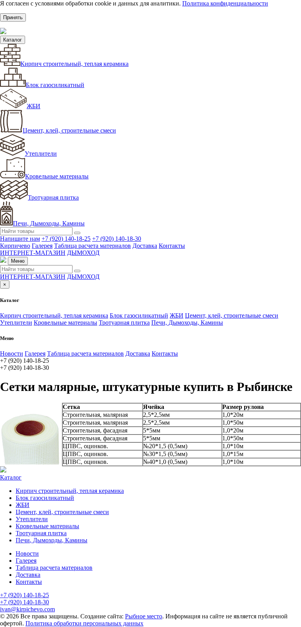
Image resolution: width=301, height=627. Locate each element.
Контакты (172, 245)
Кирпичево (15, 245)
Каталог (12, 40)
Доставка (144, 245)
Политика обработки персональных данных (84, 623)
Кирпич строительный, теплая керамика (74, 63)
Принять (13, 17)
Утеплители (41, 153)
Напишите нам (20, 238)
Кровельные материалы (57, 176)
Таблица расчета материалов (92, 245)
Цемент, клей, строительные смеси (69, 130)
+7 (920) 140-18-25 (66, 238)
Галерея (42, 245)
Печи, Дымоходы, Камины (49, 223)
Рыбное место (143, 616)
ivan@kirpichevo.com (27, 609)
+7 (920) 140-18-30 (116, 238)
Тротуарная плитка (53, 197)
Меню (18, 261)
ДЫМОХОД (83, 252)
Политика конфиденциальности (225, 3)
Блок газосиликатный (55, 85)
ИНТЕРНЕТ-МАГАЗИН (32, 252)
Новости (11, 353)
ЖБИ (33, 106)
